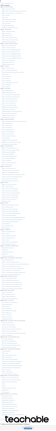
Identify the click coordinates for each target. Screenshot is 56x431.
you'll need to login (31, 427)
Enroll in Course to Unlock (28, 428)
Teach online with (2, 419)
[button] (0, 0)
